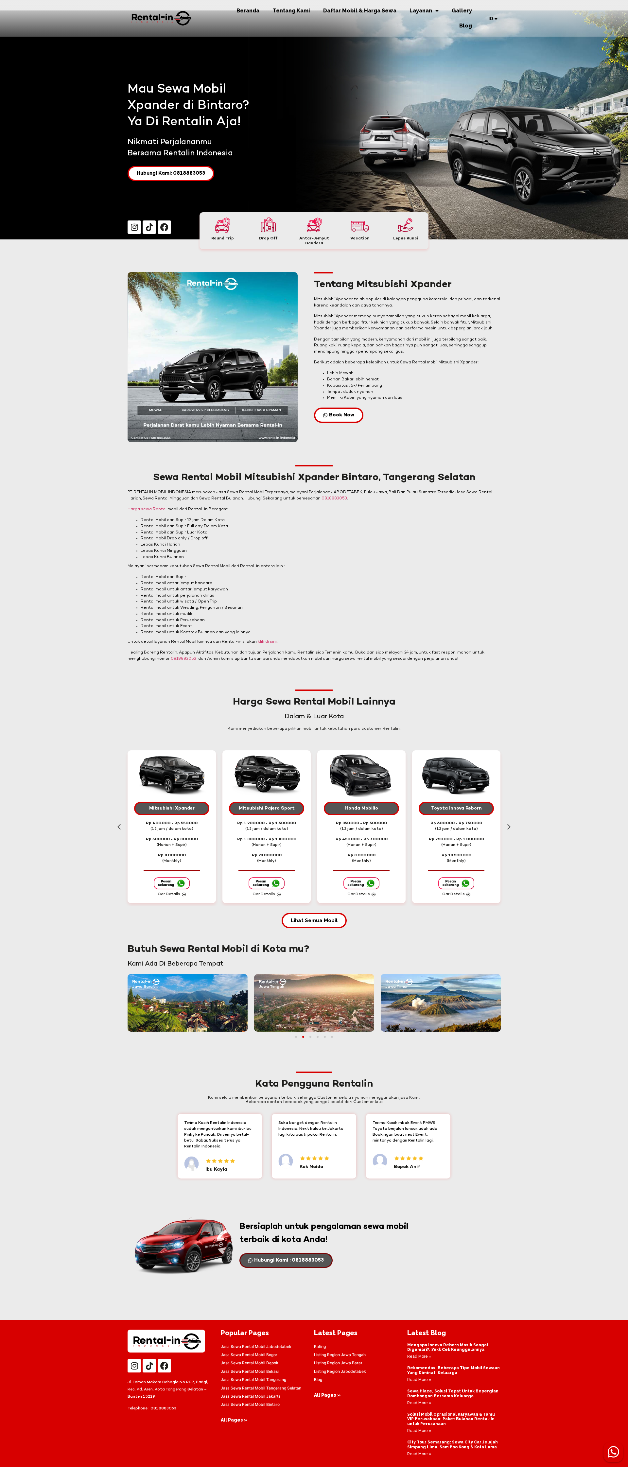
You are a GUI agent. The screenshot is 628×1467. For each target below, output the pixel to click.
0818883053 (334, 498)
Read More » (419, 1356)
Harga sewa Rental (147, 509)
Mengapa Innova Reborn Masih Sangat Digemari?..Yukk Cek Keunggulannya (448, 1347)
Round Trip (222, 238)
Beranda (247, 11)
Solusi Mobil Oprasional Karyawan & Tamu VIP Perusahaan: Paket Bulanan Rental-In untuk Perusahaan (451, 1419)
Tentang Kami (291, 11)
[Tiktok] (149, 227)
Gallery (462, 11)
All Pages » (234, 1420)
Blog (465, 26)
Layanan (421, 11)
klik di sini (267, 641)
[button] (119, 827)
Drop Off (268, 238)
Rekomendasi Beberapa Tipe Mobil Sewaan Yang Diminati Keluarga (453, 1370)
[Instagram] (134, 227)
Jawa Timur (396, 987)
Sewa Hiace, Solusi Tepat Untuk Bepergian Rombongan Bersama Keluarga (452, 1393)
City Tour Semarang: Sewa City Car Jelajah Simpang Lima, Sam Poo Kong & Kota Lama (452, 1444)
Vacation (360, 238)
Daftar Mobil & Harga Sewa (359, 11)
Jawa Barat (143, 987)
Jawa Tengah (271, 987)
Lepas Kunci (405, 238)
